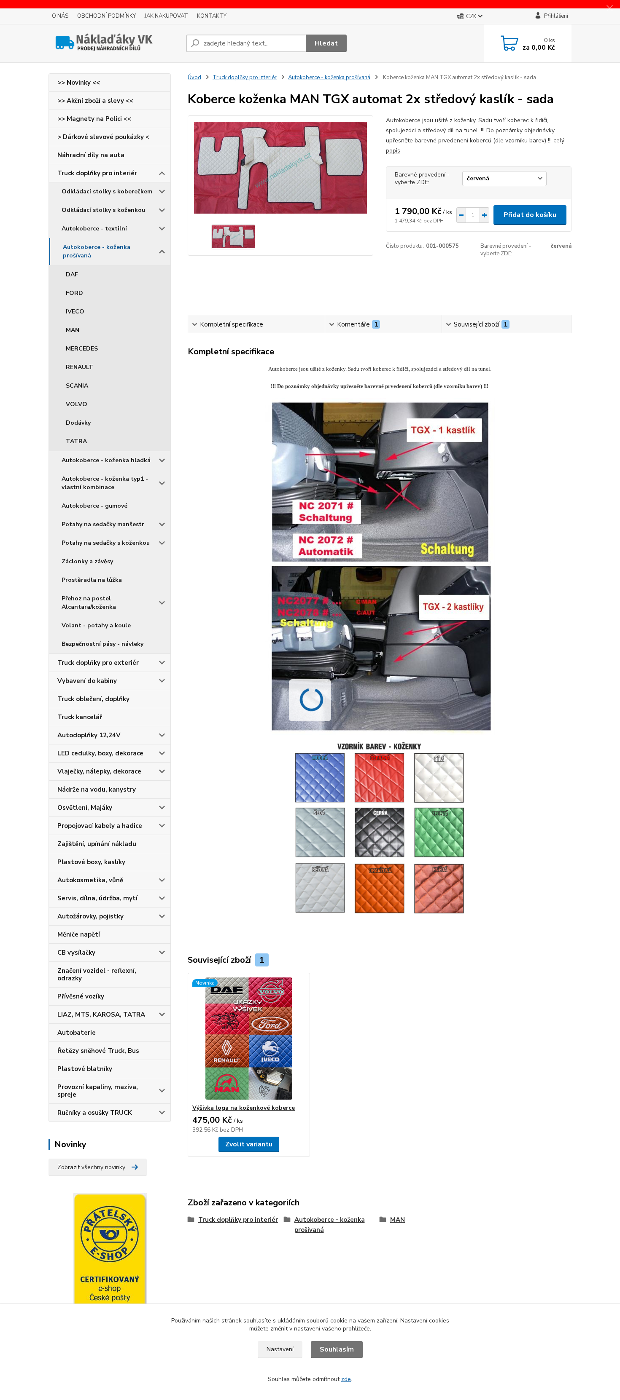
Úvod (194, 77)
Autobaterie (76, 1032)
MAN (72, 330)
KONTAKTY (211, 16)
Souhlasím (337, 1349)
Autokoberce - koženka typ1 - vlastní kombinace (105, 483)
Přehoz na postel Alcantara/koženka (89, 602)
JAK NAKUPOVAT (166, 16)
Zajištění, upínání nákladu (96, 844)
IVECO (75, 312)
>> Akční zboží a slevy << (95, 100)
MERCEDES (82, 349)
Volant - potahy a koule (96, 625)
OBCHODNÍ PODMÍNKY (106, 16)
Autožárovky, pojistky (90, 916)
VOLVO (76, 404)
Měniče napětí (78, 934)
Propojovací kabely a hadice (99, 826)
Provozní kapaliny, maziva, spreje (97, 1091)
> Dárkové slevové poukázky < (103, 137)
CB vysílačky (76, 952)
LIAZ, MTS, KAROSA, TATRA (101, 1014)
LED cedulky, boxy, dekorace (100, 753)
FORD (74, 293)
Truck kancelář (79, 717)
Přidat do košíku (530, 215)
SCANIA (77, 386)
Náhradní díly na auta (90, 155)
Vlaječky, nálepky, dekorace (99, 771)
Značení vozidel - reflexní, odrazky (96, 974)
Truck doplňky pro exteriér (98, 663)
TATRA (76, 441)
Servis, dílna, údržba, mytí (97, 898)
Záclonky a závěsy (87, 561)
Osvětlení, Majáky (84, 807)
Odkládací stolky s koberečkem (107, 191)
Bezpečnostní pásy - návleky (102, 644)
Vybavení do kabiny (87, 681)
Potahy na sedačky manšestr (103, 524)
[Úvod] (114, 43)
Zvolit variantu (248, 1144)
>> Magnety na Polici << (94, 119)
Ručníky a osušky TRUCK (94, 1112)
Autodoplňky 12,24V (89, 735)
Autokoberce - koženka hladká (106, 460)
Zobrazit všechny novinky (91, 1167)
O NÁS (60, 16)
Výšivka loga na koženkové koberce (243, 1108)
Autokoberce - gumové (94, 506)
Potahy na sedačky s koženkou (106, 543)
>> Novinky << (78, 82)
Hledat (326, 43)
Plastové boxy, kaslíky (91, 862)
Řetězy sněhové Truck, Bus (98, 1051)
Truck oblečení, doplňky (93, 699)
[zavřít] (609, 8)
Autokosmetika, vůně (90, 880)
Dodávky (78, 423)
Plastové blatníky (84, 1069)
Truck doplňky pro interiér (97, 173)
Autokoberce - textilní (94, 229)
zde (346, 1379)
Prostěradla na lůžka (92, 580)
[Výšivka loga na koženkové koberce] (248, 1038)
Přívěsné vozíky (80, 996)
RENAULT (79, 367)
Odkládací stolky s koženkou (103, 210)
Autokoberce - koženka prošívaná (96, 251)
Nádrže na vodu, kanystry (96, 789)
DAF (72, 274)
